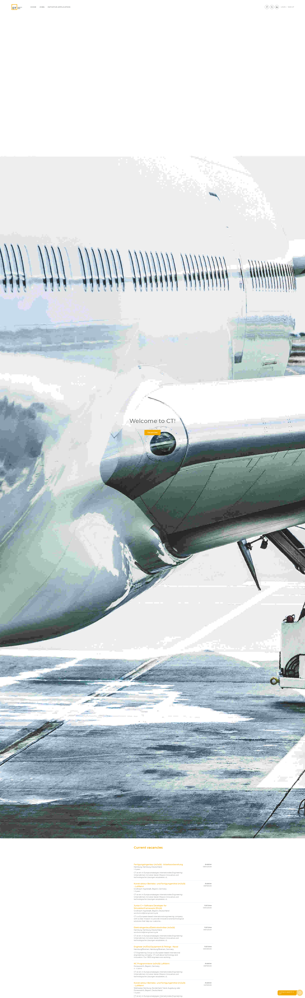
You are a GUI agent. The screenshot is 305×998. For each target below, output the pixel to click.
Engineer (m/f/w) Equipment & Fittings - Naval (156, 947)
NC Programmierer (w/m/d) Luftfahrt (152, 963)
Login (283, 7)
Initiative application (59, 7)
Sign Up (291, 7)
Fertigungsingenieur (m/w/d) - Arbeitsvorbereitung (158, 864)
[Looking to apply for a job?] (299, 992)
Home (33, 7)
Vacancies (152, 432)
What (136, 853)
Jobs (42, 7)
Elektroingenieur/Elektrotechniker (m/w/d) (154, 927)
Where (168, 853)
